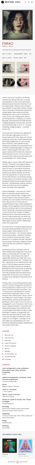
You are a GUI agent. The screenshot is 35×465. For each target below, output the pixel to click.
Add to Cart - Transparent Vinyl (17, 54)
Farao (7, 44)
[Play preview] (12, 335)
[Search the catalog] (25, 2)
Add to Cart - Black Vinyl (14, 57)
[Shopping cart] (29, 2)
